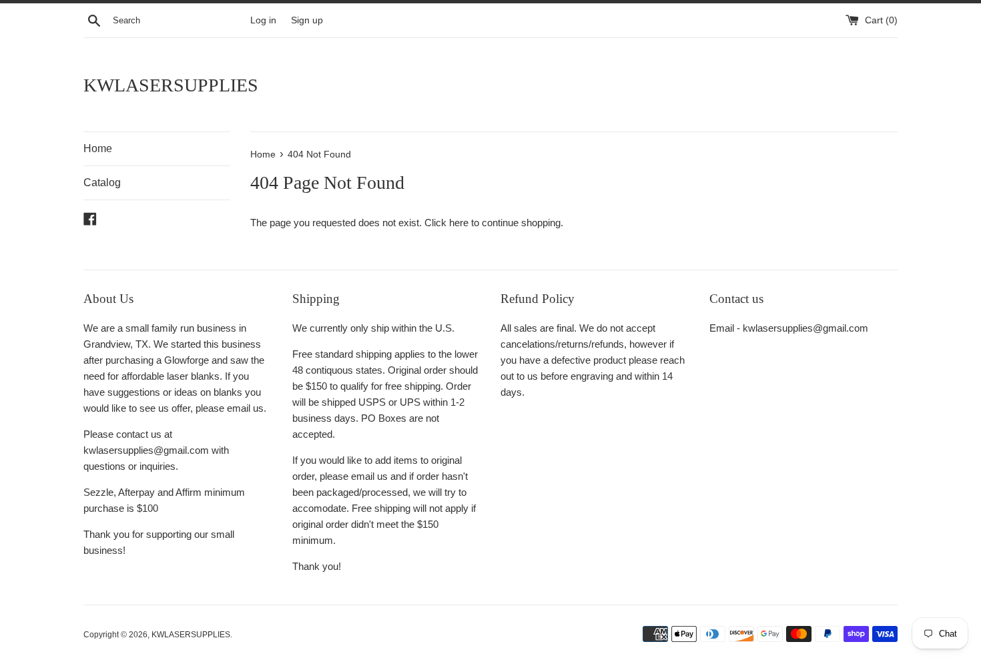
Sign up (307, 20)
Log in (263, 20)
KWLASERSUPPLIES (170, 85)
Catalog (102, 182)
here (458, 222)
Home (97, 148)
